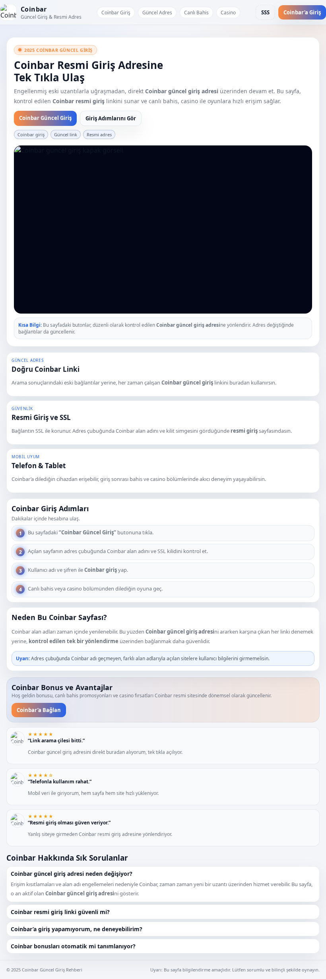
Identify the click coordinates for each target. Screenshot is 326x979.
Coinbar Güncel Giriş (45, 118)
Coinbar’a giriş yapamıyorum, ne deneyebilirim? (76, 929)
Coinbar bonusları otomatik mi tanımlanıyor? (73, 946)
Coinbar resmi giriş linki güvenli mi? (60, 912)
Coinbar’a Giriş (302, 12)
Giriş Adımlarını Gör (110, 118)
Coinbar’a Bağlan (39, 710)
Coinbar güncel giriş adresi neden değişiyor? (71, 873)
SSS (265, 12)
